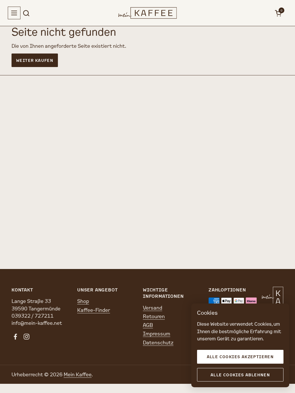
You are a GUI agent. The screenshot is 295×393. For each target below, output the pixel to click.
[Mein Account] (265, 13)
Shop (83, 301)
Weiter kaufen (34, 60)
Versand (152, 307)
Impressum (156, 333)
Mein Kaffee (78, 374)
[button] (26, 13)
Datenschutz (158, 342)
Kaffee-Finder (93, 310)
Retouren (154, 316)
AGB (148, 325)
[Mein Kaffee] (147, 13)
